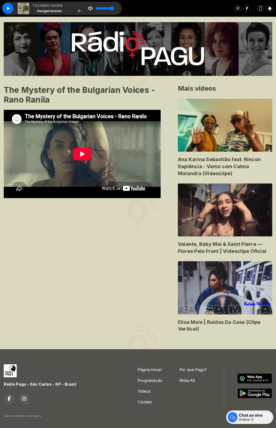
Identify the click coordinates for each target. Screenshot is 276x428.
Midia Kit (187, 380)
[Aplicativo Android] (269, 8)
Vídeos (144, 391)
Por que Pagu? (193, 369)
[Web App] (260, 8)
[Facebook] (246, 8)
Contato (145, 402)
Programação (150, 380)
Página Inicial (149, 369)
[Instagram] (237, 8)
